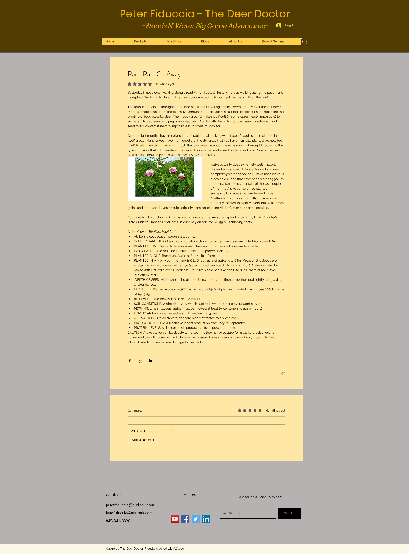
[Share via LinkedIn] (150, 361)
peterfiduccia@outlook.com (130, 504)
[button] (304, 41)
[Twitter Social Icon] (196, 519)
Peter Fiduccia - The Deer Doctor (205, 13)
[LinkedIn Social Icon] (206, 519)
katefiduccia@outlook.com (129, 512)
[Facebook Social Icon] (185, 519)
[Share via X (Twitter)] (140, 361)
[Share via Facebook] (130, 361)
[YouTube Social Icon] (175, 519)
